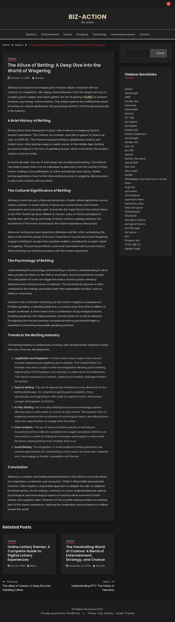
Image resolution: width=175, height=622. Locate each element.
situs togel (131, 170)
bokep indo (131, 129)
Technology (99, 34)
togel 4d (130, 187)
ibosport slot (132, 240)
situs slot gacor (134, 207)
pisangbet (131, 125)
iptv (127, 236)
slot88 (129, 174)
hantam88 (131, 109)
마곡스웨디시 (133, 244)
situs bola (130, 105)
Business (31, 34)
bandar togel (132, 248)
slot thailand (132, 195)
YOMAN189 (132, 211)
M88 (128, 97)
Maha (33, 565)
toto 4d (129, 146)
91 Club (129, 117)
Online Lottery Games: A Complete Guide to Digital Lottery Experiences (29, 553)
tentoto (129, 113)
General (144, 34)
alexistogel (131, 93)
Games (67, 34)
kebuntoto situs (134, 203)
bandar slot (131, 101)
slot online (131, 191)
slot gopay (131, 121)
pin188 (129, 150)
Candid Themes (124, 613)
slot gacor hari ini (135, 219)
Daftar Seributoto (135, 134)
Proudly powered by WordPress (61, 613)
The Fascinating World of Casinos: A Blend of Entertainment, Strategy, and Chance (85, 553)
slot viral (130, 166)
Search (161, 53)
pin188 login (132, 228)
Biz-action (87, 16)
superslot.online (134, 199)
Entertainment (50, 34)
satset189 (131, 162)
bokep (128, 89)
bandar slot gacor (135, 158)
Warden (39, 77)
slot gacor (131, 232)
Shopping (82, 34)
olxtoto (129, 154)
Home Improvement (123, 34)
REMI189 (131, 215)
